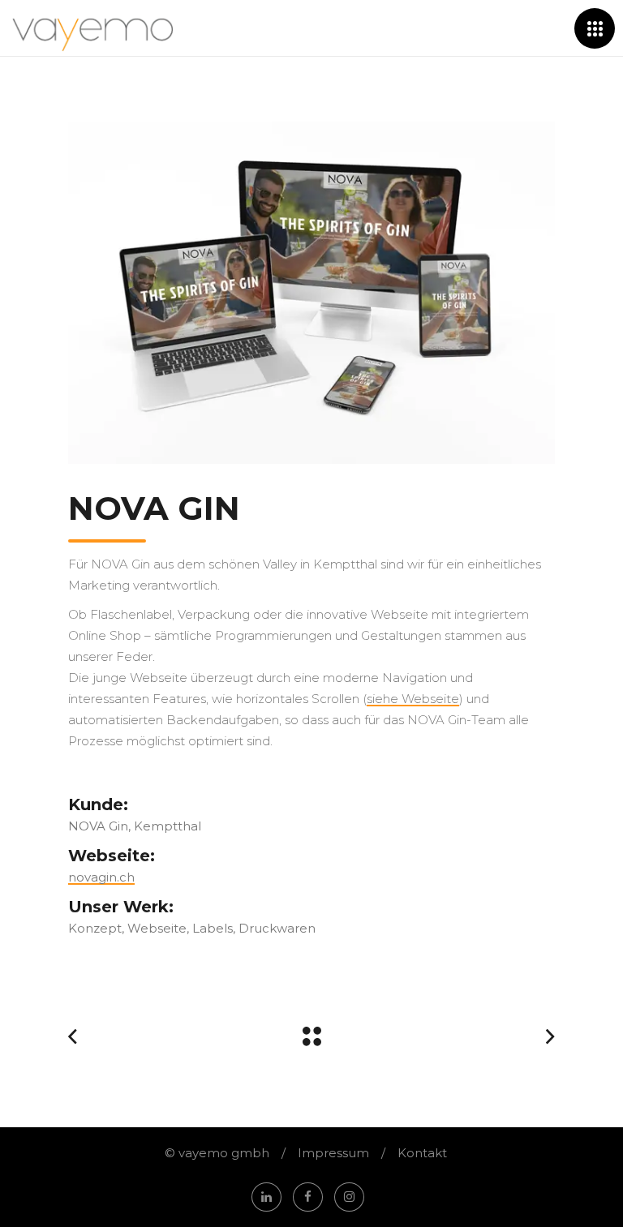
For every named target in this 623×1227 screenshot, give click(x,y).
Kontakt (422, 1153)
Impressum (333, 1153)
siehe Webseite (413, 698)
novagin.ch (101, 877)
